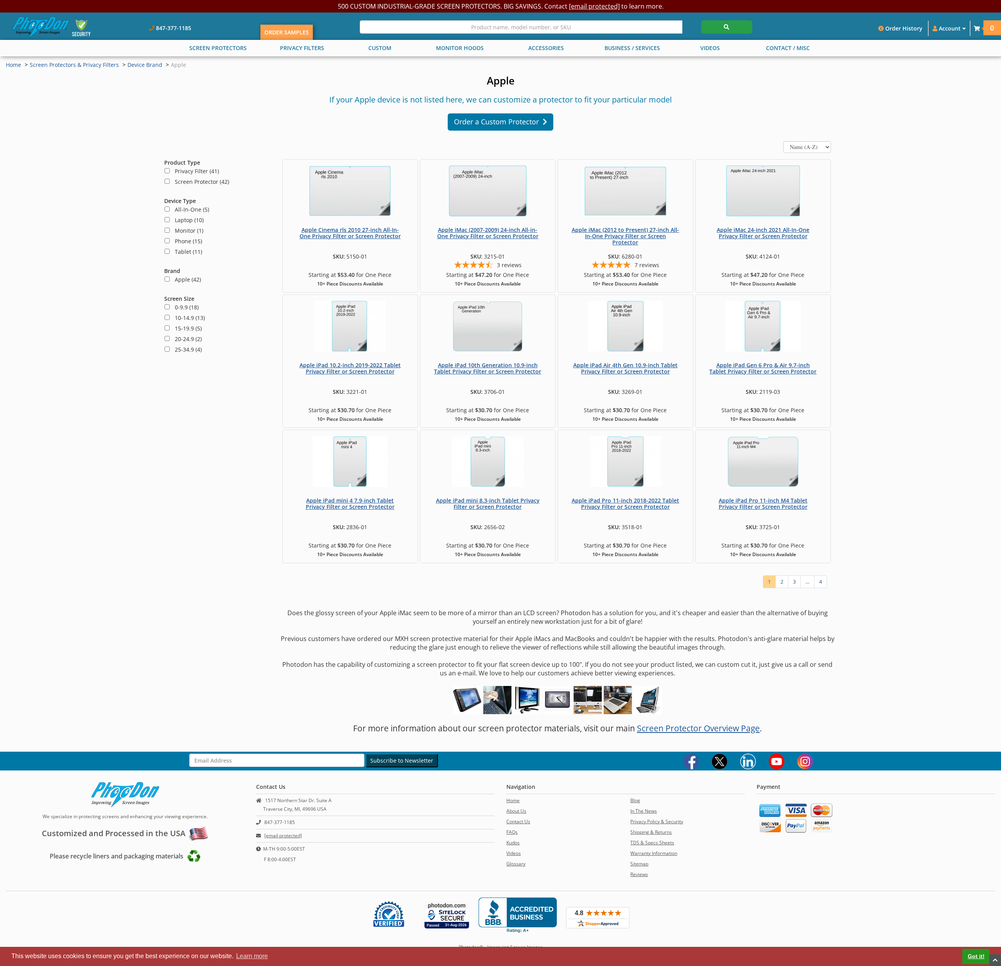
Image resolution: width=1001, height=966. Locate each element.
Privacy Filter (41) (194, 171)
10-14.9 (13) (187, 317)
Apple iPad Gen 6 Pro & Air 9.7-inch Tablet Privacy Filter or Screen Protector (762, 368)
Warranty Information (653, 853)
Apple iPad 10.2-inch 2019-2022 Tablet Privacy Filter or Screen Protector (350, 368)
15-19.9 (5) (186, 328)
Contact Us (518, 821)
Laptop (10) (187, 220)
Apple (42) (185, 279)
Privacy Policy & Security (656, 821)
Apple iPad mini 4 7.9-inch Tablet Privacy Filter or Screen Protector (350, 503)
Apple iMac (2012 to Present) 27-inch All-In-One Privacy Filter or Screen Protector (625, 236)
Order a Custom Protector (498, 121)
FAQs (512, 832)
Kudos (513, 842)
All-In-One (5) (189, 209)
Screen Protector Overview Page (698, 728)
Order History (903, 28)
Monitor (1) (186, 230)
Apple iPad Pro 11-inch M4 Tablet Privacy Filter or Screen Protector (763, 503)
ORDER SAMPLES (286, 32)
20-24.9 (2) (186, 339)
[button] (976, 28)
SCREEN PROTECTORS (218, 48)
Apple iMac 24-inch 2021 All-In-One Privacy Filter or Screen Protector (763, 233)
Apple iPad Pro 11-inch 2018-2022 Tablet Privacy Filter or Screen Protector (625, 503)
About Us (516, 811)
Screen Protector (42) (199, 181)
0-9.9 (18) (184, 307)
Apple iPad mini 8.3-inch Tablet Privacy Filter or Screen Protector (488, 503)
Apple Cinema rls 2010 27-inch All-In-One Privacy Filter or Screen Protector (350, 233)
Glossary (516, 863)
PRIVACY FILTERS (302, 48)
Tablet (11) (186, 251)
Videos (513, 853)
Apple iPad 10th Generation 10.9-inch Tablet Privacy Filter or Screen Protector (487, 368)
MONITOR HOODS (460, 48)
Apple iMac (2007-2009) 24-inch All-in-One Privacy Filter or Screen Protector (487, 233)
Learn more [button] (252, 956)
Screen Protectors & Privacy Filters (74, 64)
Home (13, 64)
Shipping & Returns (651, 832)
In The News (643, 811)
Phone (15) (186, 241)
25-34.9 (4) (186, 349)
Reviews (639, 874)
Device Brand (144, 64)
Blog (635, 800)
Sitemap (639, 863)
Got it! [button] (976, 956)
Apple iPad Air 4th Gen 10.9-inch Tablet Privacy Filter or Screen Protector (625, 368)
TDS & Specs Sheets (652, 842)
